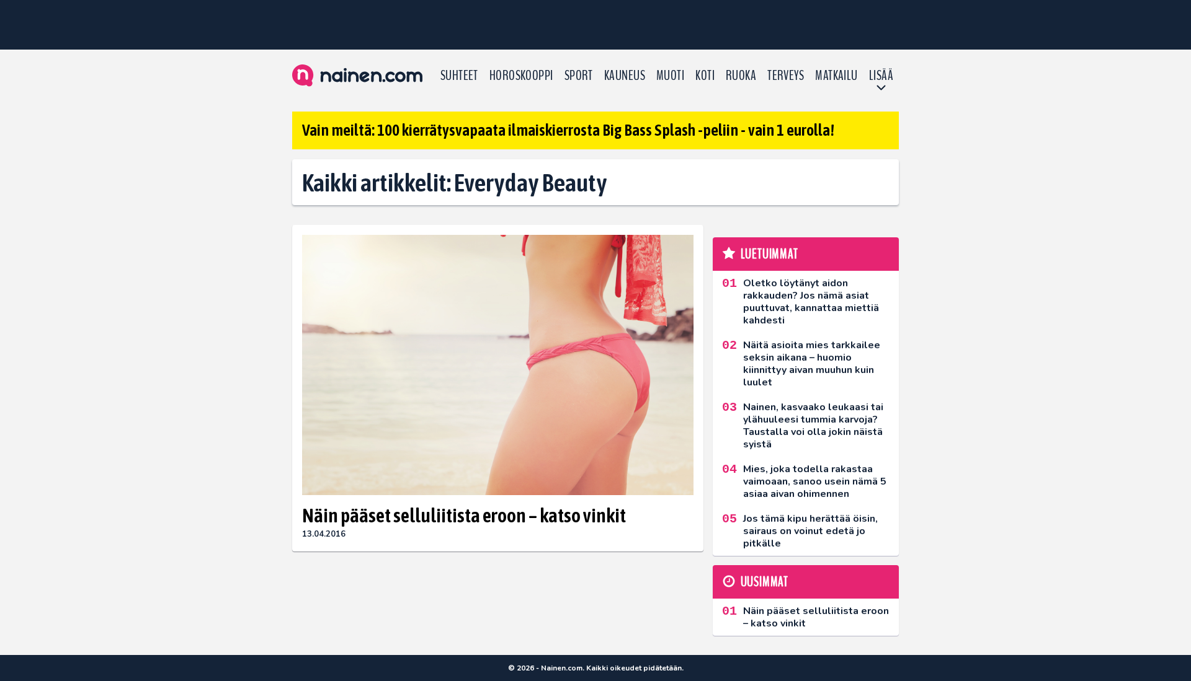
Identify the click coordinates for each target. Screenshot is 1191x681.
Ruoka (741, 75)
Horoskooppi (521, 75)
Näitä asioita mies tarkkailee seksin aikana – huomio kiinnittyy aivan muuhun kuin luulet (811, 363)
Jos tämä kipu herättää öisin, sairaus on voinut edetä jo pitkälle (810, 531)
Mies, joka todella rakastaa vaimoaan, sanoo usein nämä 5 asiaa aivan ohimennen (814, 481)
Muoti (670, 75)
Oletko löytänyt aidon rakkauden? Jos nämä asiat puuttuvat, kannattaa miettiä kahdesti (811, 301)
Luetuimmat (769, 254)
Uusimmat (764, 582)
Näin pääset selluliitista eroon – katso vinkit (464, 515)
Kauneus (624, 75)
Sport (578, 75)
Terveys (785, 75)
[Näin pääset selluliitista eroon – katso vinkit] (498, 365)
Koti (705, 75)
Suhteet (459, 75)
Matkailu (836, 75)
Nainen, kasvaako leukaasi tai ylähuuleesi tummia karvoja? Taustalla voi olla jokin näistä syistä (813, 425)
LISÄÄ (881, 75)
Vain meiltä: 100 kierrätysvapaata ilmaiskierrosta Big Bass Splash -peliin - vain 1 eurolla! (568, 130)
